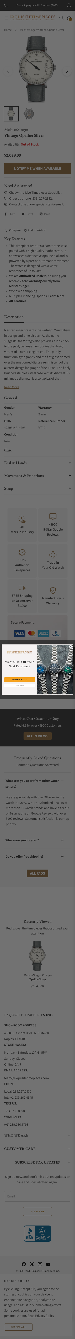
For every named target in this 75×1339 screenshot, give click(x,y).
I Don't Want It (20, 685)
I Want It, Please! (19, 679)
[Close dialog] (70, 646)
